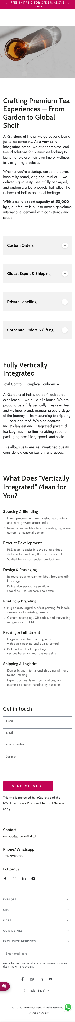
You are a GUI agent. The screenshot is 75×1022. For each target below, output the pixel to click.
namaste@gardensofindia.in (20, 836)
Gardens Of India (32, 1007)
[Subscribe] (69, 953)
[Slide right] (68, 4)
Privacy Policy (26, 803)
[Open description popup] (65, 245)
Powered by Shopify (37, 1013)
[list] (37, 597)
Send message (28, 786)
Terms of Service (53, 803)
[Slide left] (6, 4)
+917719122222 (13, 856)
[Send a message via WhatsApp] (68, 1007)
